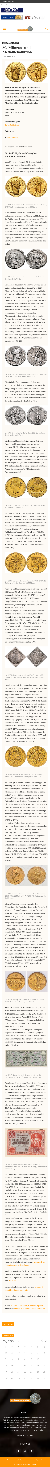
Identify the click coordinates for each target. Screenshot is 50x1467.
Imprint (9, 1460)
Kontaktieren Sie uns (25, 1435)
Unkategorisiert (10, 43)
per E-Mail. (13, 1280)
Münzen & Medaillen (19, 1305)
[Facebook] (18, 1451)
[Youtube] (31, 1451)
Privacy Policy (18, 1460)
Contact (43, 1460)
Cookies (26, 1460)
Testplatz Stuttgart (12, 124)
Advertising (34, 1460)
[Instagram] (25, 1451)
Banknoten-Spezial (35, 1305)
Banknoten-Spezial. (21, 1290)
